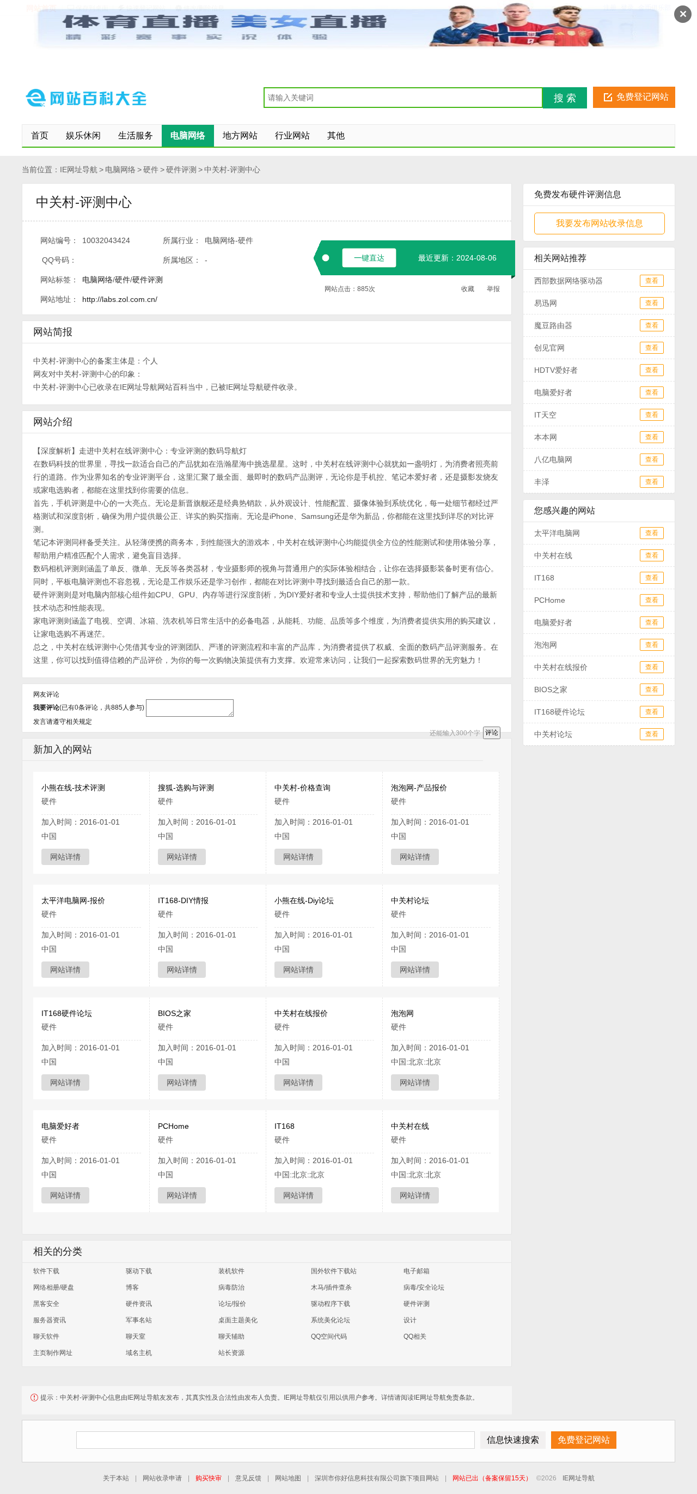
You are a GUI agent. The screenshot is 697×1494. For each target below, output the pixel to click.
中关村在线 (410, 1126)
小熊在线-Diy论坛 (304, 900)
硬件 (150, 169)
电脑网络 (120, 169)
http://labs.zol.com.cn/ (119, 299)
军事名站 (139, 1320)
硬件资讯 (139, 1304)
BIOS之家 (174, 1013)
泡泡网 (402, 1013)
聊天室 (135, 1336)
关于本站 (116, 1478)
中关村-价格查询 (302, 787)
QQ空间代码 (329, 1336)
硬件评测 (181, 169)
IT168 (284, 1126)
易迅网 (545, 303)
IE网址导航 (78, 169)
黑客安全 (46, 1304)
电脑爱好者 (60, 1126)
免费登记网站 (642, 96)
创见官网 (549, 347)
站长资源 (231, 1353)
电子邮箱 (416, 1271)
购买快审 (208, 1478)
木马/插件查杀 (331, 1287)
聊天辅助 (231, 1336)
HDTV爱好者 (556, 370)
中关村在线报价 (301, 1013)
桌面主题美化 (238, 1320)
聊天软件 (46, 1336)
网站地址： (59, 299)
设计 (410, 1320)
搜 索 (565, 98)
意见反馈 (248, 1478)
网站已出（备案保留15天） (492, 1478)
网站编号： (59, 240)
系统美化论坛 (330, 1320)
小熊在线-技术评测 (73, 787)
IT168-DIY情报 (183, 900)
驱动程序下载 (330, 1304)
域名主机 (139, 1353)
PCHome (173, 1126)
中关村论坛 (410, 900)
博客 (132, 1287)
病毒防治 (231, 1287)
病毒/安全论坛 (423, 1287)
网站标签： (59, 279)
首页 (39, 135)
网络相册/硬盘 (53, 1287)
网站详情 (65, 856)
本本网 (545, 437)
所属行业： (182, 240)
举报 (493, 289)
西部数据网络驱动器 (568, 280)
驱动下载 (139, 1271)
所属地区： (182, 260)
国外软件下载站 (334, 1271)
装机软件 (231, 1271)
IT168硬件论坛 (66, 1013)
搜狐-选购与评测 (186, 787)
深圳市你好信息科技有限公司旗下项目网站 (377, 1478)
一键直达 (369, 257)
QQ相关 (414, 1336)
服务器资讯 (49, 1320)
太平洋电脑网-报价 (73, 900)
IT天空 (545, 414)
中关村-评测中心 (232, 169)
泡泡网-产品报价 (419, 787)
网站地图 (288, 1478)
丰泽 (541, 481)
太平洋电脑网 (557, 533)
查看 (651, 281)
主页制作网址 (52, 1353)
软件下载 (46, 1271)
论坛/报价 (232, 1304)
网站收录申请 (162, 1478)
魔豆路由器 (553, 325)
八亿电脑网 (553, 459)
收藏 (467, 289)
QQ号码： (59, 260)
